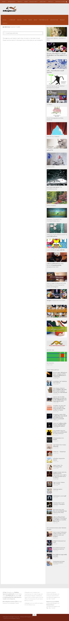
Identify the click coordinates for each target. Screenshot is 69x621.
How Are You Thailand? (53, 136)
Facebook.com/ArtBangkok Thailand (11, 603)
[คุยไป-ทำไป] (57, 144)
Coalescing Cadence (57, 489)
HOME (3, 1)
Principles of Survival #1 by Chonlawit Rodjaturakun (54, 220)
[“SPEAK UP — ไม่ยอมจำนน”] (49, 453)
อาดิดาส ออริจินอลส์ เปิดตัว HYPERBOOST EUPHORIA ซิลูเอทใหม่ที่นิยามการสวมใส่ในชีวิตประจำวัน (59, 519)
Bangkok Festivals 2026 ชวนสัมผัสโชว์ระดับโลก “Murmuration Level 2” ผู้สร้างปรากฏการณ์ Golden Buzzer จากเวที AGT (59, 474)
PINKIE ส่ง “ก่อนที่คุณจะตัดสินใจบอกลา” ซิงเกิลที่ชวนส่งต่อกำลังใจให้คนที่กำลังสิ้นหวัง (59, 425)
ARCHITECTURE (54, 20)
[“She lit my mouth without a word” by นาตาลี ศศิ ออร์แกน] (57, 228)
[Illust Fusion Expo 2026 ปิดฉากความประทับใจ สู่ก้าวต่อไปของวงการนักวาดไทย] (49, 511)
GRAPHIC (5, 23)
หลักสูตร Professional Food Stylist (56, 300)
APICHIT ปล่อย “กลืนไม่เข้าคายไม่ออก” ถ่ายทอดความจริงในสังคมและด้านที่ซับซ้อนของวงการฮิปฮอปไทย (60, 374)
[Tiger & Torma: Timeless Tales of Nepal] (49, 484)
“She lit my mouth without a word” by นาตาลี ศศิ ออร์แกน (57, 235)
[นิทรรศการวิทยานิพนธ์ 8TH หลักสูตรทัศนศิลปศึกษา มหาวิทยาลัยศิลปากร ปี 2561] (57, 47)
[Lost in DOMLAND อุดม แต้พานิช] (57, 243)
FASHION (19, 20)
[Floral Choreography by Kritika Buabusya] (57, 111)
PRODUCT (62, 20)
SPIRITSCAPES (50, 167)
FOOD (25, 20)
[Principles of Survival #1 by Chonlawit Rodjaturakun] (57, 213)
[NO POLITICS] (57, 356)
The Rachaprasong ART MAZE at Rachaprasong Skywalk (55, 86)
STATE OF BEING (51, 205)
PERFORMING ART (43, 20)
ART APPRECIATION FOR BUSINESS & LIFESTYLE (59, 548)
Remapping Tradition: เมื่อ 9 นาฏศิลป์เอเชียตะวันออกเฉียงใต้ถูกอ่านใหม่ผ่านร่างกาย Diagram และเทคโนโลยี (60, 416)
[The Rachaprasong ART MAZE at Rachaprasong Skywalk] (57, 79)
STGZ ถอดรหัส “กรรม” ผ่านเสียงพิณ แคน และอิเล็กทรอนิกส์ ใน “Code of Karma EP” (60, 432)
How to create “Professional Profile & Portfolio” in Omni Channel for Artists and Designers (56, 284)
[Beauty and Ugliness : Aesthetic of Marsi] (57, 32)
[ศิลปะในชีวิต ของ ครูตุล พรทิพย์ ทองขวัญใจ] (49, 556)
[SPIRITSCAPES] (57, 159)
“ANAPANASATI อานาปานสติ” (59, 496)
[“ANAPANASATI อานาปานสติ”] (49, 498)
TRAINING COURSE (60, 1)
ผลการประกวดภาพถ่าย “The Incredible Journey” (54, 188)
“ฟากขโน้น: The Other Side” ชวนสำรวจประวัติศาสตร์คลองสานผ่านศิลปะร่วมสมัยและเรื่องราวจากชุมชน (59, 408)
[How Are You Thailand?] (57, 128)
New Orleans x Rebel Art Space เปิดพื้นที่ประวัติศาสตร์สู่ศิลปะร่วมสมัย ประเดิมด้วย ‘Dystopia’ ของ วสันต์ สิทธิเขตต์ (60, 390)
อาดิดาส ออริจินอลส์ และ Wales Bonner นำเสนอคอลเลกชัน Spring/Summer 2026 (55, 265)
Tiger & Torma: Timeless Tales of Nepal (59, 483)
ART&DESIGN (11, 1)
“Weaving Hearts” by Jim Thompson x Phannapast (59, 503)
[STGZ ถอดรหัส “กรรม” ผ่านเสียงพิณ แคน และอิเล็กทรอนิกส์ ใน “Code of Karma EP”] (49, 432)
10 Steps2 (49, 104)
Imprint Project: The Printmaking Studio (57, 466)
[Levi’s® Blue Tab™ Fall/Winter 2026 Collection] (49, 383)
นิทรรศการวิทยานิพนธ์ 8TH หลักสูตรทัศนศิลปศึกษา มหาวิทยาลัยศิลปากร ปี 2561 (57, 55)
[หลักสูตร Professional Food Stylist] (57, 294)
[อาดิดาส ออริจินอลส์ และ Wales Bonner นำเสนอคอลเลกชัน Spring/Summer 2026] (57, 257)
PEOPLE (20, 1)
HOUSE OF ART (33, 1)
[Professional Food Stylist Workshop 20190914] (49, 563)
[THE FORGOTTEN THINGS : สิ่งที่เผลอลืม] (49, 446)
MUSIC (35, 20)
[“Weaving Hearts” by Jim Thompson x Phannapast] (49, 504)
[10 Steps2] (57, 96)
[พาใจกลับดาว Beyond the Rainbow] (49, 460)
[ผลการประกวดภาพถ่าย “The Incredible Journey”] (57, 177)
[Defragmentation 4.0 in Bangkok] (49, 440)
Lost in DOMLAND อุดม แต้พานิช (55, 250)
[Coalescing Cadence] (49, 491)
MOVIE (30, 20)
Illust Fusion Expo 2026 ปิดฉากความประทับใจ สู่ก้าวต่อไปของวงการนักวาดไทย (60, 511)
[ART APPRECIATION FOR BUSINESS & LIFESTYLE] (49, 549)
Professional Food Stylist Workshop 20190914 (59, 562)
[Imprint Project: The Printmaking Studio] (49, 467)
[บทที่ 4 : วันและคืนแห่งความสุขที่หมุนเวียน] (57, 64)
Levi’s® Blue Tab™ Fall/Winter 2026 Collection (60, 382)
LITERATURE (12, 20)
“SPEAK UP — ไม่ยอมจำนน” (59, 451)
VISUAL (4, 20)
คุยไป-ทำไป (50, 150)
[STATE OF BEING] (57, 197)
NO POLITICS (50, 363)
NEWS (25, 1)
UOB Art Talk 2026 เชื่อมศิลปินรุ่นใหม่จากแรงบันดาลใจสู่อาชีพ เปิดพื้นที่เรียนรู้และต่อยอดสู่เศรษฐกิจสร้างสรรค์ (60, 399)
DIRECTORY (42, 1)
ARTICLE (50, 1)
